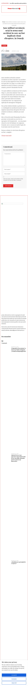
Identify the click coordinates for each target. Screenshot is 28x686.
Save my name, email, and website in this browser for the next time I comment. (13, 179)
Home (3, 22)
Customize (14, 679)
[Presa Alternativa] (14, 8)
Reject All (14, 683)
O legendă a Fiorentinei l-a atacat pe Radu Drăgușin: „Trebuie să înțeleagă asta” (18, 350)
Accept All (14, 675)
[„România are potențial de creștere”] (6, 612)
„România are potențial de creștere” (18, 562)
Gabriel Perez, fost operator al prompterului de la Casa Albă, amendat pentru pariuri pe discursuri (18, 458)
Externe (4, 45)
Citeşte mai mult (6, 135)
